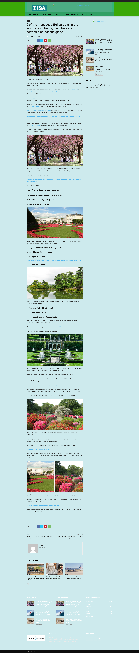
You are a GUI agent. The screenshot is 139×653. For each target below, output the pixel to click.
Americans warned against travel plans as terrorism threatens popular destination (35, 578)
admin (31, 36)
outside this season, (34, 106)
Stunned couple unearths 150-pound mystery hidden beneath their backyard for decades (54, 578)
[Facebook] (38, 40)
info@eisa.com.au (59, 645)
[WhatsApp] (49, 40)
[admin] (28, 36)
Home (28, 18)
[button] (110, 14)
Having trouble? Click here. (34, 98)
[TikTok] (95, 638)
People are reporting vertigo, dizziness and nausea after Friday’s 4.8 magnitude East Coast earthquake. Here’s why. (99, 85)
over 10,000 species (59, 327)
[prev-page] (28, 584)
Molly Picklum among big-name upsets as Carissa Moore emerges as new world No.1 (103, 51)
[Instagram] (91, 638)
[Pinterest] (45, 40)
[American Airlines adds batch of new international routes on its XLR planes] (74, 569)
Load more (98, 74)
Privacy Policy (30, 92)
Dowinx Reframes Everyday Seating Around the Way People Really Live (103, 59)
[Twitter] (41, 40)
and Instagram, (36, 125)
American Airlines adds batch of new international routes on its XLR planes (73, 578)
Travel (31, 18)
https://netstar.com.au (44, 547)
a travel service (46, 110)
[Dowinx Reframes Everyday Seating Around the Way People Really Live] (90, 60)
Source (29, 516)
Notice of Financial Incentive (54, 92)
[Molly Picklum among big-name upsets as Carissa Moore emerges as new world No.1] (90, 51)
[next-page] (30, 584)
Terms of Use (74, 89)
